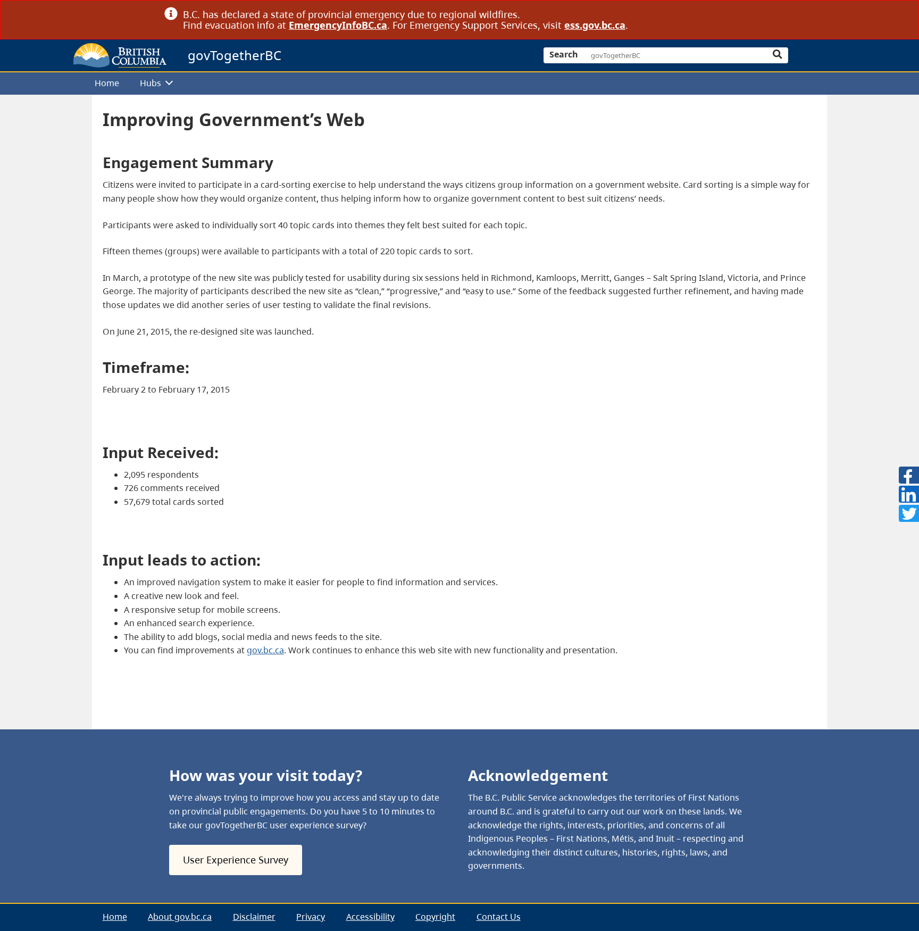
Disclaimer (254, 916)
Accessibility (370, 916)
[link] (751, 14)
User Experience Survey (235, 859)
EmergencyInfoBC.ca (338, 25)
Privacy (310, 916)
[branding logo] (119, 55)
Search (563, 54)
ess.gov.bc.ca (594, 25)
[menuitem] (107, 83)
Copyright (435, 916)
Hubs (150, 83)
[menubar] (455, 83)
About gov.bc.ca (180, 916)
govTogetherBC (234, 55)
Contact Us (499, 916)
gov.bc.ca (265, 650)
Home (107, 83)
